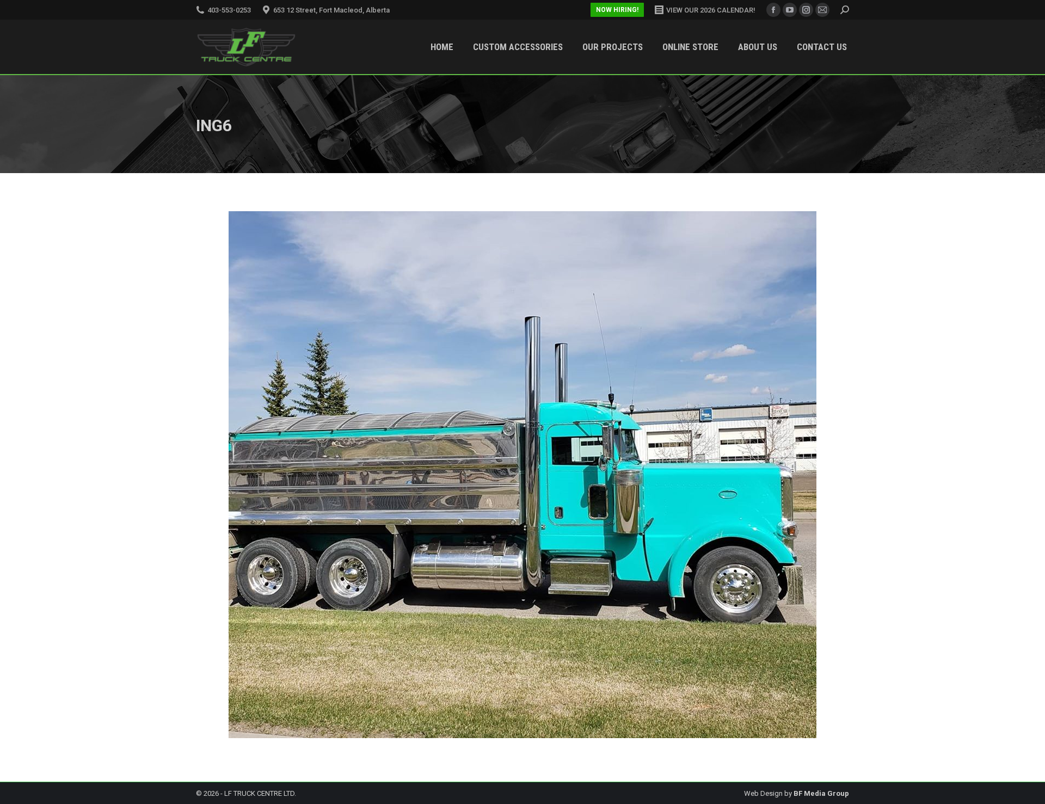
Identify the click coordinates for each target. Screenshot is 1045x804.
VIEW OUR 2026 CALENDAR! (710, 10)
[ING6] (522, 474)
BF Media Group (821, 793)
